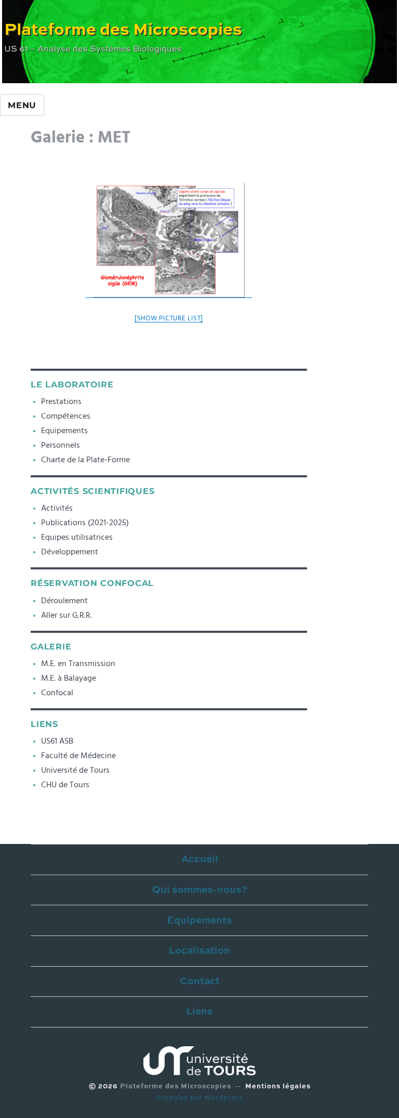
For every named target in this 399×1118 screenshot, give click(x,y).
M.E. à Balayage (68, 678)
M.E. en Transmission (78, 663)
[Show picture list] (169, 318)
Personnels (60, 445)
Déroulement (64, 600)
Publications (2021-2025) (85, 522)
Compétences (65, 416)
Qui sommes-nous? (199, 890)
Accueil (199, 859)
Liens (199, 1012)
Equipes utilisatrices (77, 537)
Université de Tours (75, 770)
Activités (57, 508)
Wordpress (223, 1097)
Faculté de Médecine (78, 755)
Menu (22, 105)
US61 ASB (57, 741)
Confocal (57, 692)
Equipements (64, 430)
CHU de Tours (65, 785)
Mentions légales (278, 1086)
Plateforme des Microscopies (123, 30)
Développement (69, 552)
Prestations (61, 401)
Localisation (199, 951)
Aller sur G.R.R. (66, 615)
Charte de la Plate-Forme (85, 460)
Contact (200, 981)
